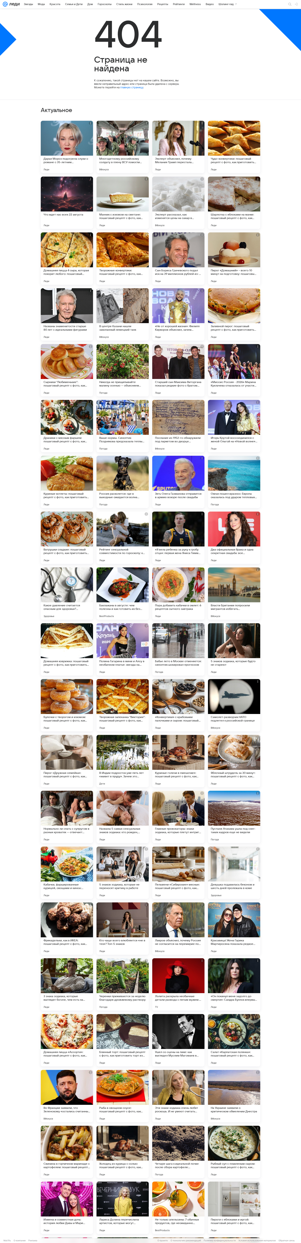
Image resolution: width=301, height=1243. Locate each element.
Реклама (32, 1240)
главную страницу (131, 87)
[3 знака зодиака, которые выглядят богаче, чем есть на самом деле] (67, 984)
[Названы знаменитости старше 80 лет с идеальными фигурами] (67, 314)
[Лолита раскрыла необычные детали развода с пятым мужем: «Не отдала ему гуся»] (178, 984)
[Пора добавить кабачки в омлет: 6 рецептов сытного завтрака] (178, 593)
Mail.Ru (7, 1240)
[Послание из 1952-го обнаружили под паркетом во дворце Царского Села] (178, 426)
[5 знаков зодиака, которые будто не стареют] (234, 649)
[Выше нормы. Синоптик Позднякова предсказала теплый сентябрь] (123, 426)
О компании (20, 1240)
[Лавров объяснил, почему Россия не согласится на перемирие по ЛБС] (178, 928)
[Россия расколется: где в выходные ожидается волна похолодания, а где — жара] (123, 482)
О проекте (162, 1240)
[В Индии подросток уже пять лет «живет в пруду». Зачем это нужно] (123, 761)
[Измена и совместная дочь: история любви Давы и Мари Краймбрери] (67, 1208)
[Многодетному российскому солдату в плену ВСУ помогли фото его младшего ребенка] (123, 147)
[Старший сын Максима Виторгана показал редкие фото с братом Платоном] (178, 370)
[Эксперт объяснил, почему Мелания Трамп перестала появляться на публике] (178, 147)
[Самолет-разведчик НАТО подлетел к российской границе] (234, 705)
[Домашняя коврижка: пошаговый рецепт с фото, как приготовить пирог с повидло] (67, 649)
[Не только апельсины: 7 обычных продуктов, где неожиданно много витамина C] (178, 1208)
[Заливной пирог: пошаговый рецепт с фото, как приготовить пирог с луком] (234, 314)
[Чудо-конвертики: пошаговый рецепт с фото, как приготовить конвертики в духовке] (234, 147)
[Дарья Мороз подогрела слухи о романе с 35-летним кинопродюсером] (67, 147)
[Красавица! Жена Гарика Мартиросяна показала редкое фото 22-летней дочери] (234, 928)
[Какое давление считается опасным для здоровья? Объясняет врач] (67, 593)
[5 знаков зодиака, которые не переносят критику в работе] (123, 873)
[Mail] (5, 4)
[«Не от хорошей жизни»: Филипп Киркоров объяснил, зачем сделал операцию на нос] (178, 314)
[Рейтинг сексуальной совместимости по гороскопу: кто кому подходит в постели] (123, 538)
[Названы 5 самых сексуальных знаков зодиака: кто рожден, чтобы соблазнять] (123, 817)
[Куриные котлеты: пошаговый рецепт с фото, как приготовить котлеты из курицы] (67, 482)
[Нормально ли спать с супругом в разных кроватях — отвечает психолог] (67, 817)
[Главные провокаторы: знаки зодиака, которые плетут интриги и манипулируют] (178, 817)
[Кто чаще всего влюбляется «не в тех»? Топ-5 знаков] (123, 928)
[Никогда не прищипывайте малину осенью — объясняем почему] (123, 370)
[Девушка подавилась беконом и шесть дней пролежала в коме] (234, 873)
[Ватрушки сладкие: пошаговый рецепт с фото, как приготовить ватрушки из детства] (67, 538)
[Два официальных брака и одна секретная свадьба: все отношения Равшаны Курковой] (234, 538)
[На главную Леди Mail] (14, 4)
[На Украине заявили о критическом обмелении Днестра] (234, 1096)
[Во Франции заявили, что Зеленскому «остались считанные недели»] (67, 1096)
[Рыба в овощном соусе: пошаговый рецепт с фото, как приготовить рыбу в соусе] (123, 1096)
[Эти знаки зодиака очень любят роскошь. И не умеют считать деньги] (178, 1096)
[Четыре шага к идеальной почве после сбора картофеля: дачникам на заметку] (178, 1152)
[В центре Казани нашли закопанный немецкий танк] (123, 314)
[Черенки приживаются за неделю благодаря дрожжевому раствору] (123, 984)
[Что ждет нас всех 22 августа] (67, 203)
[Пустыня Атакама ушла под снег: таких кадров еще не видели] (234, 817)
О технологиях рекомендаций (186, 1240)
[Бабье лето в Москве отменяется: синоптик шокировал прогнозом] (178, 649)
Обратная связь (287, 1240)
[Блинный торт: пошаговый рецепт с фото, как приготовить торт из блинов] (123, 1040)
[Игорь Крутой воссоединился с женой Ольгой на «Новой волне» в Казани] (234, 426)
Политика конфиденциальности (220, 1240)
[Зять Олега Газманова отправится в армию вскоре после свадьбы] (178, 482)
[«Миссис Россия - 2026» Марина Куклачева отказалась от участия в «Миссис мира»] (234, 370)
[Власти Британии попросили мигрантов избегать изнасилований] (234, 593)
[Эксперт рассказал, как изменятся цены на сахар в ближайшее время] (178, 203)
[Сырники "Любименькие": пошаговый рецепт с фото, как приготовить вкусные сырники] (67, 370)
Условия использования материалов (257, 1240)
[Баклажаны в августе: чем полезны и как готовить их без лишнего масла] (123, 593)
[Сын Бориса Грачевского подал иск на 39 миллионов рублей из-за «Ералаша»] (178, 258)
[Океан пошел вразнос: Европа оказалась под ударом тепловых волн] (234, 482)
